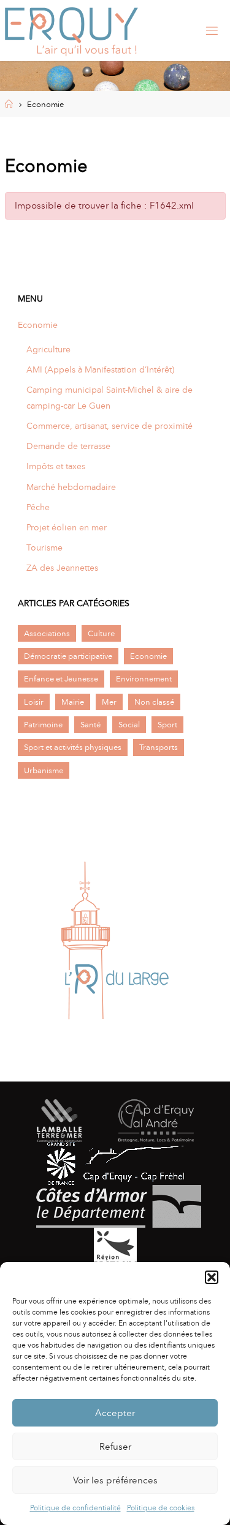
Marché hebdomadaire (71, 486)
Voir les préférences (115, 1480)
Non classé (154, 702)
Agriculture (48, 349)
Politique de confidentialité (75, 1508)
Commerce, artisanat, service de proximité (109, 425)
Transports (158, 747)
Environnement (144, 678)
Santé (90, 724)
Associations (47, 633)
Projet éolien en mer (66, 527)
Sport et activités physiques (72, 747)
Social (129, 724)
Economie (38, 324)
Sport (167, 724)
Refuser (115, 1446)
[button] (211, 1277)
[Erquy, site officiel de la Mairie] (72, 30)
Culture (101, 633)
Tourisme (44, 547)
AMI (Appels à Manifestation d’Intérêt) (100, 369)
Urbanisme (43, 770)
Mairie (72, 702)
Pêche (38, 507)
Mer (109, 702)
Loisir (34, 702)
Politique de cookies (160, 1508)
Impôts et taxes (55, 466)
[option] (115, 940)
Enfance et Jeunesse (61, 678)
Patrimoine (43, 724)
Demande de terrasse (68, 445)
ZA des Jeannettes (62, 567)
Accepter (115, 1413)
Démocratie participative (68, 656)
